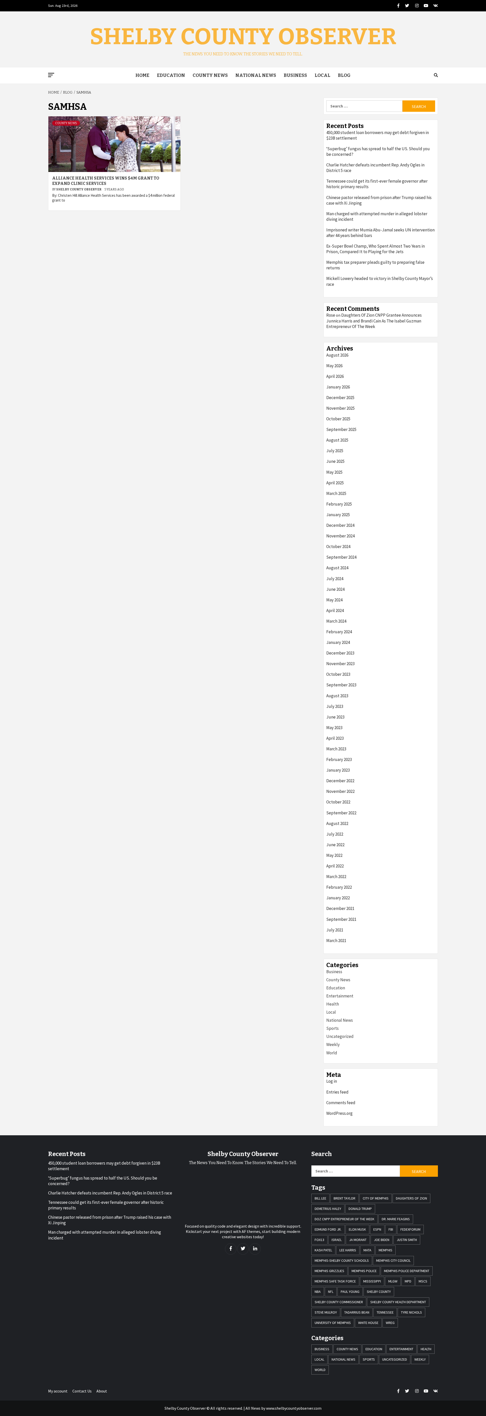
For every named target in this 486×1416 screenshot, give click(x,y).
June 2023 (335, 717)
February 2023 (339, 759)
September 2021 (341, 919)
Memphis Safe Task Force (335, 1281)
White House (368, 1322)
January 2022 (338, 898)
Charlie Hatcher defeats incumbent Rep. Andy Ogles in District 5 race (375, 167)
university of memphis (333, 1322)
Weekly (333, 1044)
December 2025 (340, 397)
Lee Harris (347, 1250)
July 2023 (334, 706)
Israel (337, 1239)
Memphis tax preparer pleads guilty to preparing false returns (375, 265)
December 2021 (340, 908)
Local (322, 75)
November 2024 (340, 536)
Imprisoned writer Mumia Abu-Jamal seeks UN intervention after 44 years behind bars (380, 232)
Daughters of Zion (411, 1198)
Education (171, 75)
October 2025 (338, 419)
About (101, 1390)
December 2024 (340, 525)
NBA (318, 1291)
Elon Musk (357, 1229)
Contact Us (82, 1390)
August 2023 (337, 696)
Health (332, 1004)
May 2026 (334, 365)
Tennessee (385, 1312)
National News (255, 75)
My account (58, 1390)
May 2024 (334, 600)
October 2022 (338, 802)
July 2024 (334, 578)
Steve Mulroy (326, 1312)
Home (142, 75)
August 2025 (337, 440)
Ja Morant (358, 1239)
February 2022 (339, 887)
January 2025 (338, 514)
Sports (332, 1028)
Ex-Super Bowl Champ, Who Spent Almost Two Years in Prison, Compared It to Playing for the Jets (375, 248)
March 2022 (336, 876)
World (331, 1053)
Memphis (385, 1250)
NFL (330, 1291)
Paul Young (350, 1291)
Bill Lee (320, 1198)
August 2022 (337, 823)
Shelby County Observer (243, 36)
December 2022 (340, 780)
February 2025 (339, 504)
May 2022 (334, 855)
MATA (367, 1250)
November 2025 (340, 408)
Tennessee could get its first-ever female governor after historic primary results (377, 183)
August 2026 (337, 355)
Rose (330, 315)
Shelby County (379, 1291)
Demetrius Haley (328, 1208)
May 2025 (334, 472)
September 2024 (341, 557)
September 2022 (341, 813)
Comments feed (340, 1102)
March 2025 (336, 493)
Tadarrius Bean (356, 1312)
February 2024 (339, 632)
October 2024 (338, 546)
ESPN (377, 1229)
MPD (408, 1281)
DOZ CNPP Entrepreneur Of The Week (344, 1219)
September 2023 (341, 685)
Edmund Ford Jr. (328, 1229)
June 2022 (335, 844)
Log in (331, 1081)
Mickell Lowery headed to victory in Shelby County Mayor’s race (379, 281)
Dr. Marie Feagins (396, 1219)
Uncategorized (340, 1036)
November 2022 (340, 791)
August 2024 (337, 568)
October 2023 (338, 674)
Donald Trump (360, 1208)
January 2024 (338, 642)
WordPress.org (339, 1113)
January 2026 (338, 387)
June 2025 (335, 461)
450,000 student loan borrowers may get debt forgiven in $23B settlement (377, 135)
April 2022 (335, 866)
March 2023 (336, 749)
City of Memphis (376, 1198)
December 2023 (340, 653)
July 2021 (334, 930)
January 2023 (338, 770)
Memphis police (364, 1271)
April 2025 (335, 483)
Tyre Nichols (411, 1312)
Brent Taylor (344, 1198)
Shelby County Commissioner (339, 1302)
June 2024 (335, 589)
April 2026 (335, 376)
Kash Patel (323, 1250)
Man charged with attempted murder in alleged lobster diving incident (376, 216)
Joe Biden (381, 1239)
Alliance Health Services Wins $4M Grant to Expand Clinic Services (105, 181)
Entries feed (337, 1092)
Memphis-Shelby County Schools (342, 1260)
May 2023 (334, 727)
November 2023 (340, 663)
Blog (344, 75)
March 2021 (336, 940)
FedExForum (410, 1229)
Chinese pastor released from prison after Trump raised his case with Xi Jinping (379, 200)
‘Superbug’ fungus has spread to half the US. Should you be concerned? (378, 151)
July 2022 (334, 834)
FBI (391, 1229)
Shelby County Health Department (398, 1302)
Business (295, 75)
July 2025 (334, 450)
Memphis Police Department (406, 1271)
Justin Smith (407, 1239)
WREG (390, 1322)
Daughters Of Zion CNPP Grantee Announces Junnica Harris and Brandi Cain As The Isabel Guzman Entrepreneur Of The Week (374, 320)
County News (210, 75)
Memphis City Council (393, 1260)
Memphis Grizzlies (329, 1271)
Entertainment (339, 996)
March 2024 (336, 621)
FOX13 (319, 1239)
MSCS (423, 1281)
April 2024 (335, 610)
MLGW (392, 1281)
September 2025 (341, 429)
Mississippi (372, 1281)
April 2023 (335, 738)
